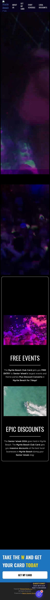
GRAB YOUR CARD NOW (25, 139)
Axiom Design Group (29, 593)
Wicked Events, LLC (26, 589)
